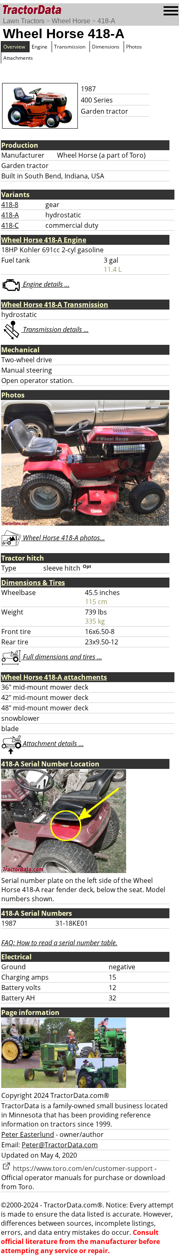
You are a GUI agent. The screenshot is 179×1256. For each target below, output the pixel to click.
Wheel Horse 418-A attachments (54, 677)
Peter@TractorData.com (60, 1144)
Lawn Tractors (24, 20)
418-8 (9, 204)
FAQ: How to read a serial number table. (59, 942)
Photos (134, 46)
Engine (39, 46)
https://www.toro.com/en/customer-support (82, 1168)
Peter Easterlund (27, 1134)
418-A (106, 20)
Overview (14, 46)
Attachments (18, 57)
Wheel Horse (71, 20)
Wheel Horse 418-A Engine (43, 239)
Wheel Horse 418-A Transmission (54, 304)
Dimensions (105, 46)
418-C (10, 225)
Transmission (69, 46)
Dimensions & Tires (33, 582)
